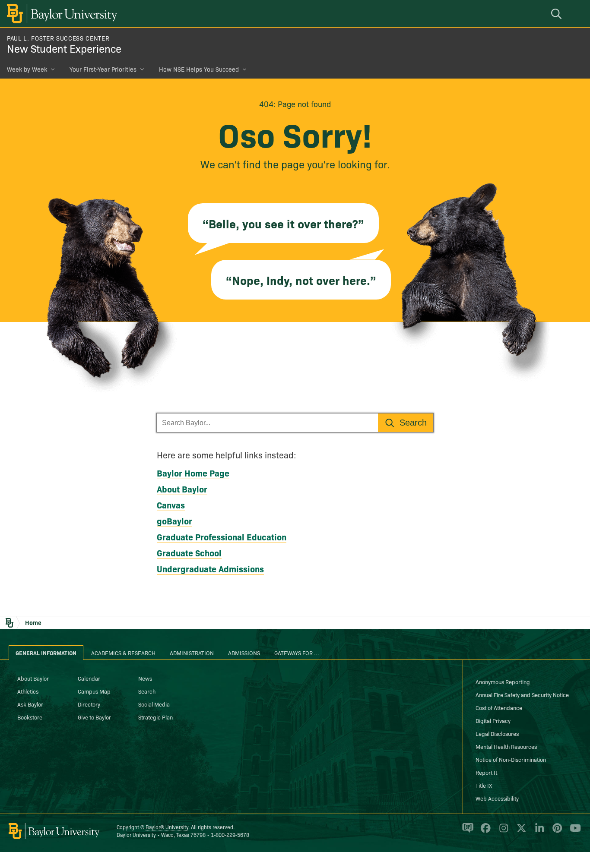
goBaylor (174, 520)
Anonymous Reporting (503, 681)
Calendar (89, 678)
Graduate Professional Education (221, 536)
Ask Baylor (30, 704)
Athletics (27, 691)
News (145, 678)
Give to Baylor (94, 717)
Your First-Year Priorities (103, 69)
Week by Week (27, 69)
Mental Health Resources (506, 746)
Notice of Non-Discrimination (511, 759)
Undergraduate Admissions (210, 568)
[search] (557, 13)
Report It (486, 772)
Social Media (154, 704)
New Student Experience (64, 48)
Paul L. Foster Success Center (58, 38)
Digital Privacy (493, 720)
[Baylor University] (60, 13)
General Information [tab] (46, 652)
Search (146, 691)
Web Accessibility (497, 798)
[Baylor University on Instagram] (502, 832)
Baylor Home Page (193, 473)
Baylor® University (167, 826)
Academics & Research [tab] (123, 652)
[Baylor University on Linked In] (538, 832)
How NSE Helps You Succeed (199, 69)
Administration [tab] (192, 652)
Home (33, 622)
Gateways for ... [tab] (296, 652)
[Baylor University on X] (520, 832)
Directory (89, 704)
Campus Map (94, 691)
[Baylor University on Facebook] (484, 832)
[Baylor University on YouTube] (573, 832)
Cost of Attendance (499, 707)
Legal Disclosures (497, 733)
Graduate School (189, 552)
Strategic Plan (155, 717)
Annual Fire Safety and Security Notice (522, 694)
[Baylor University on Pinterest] (556, 832)
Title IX (484, 785)
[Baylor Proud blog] (466, 832)
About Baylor (182, 489)
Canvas (171, 505)
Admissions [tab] (244, 652)
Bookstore (29, 717)
